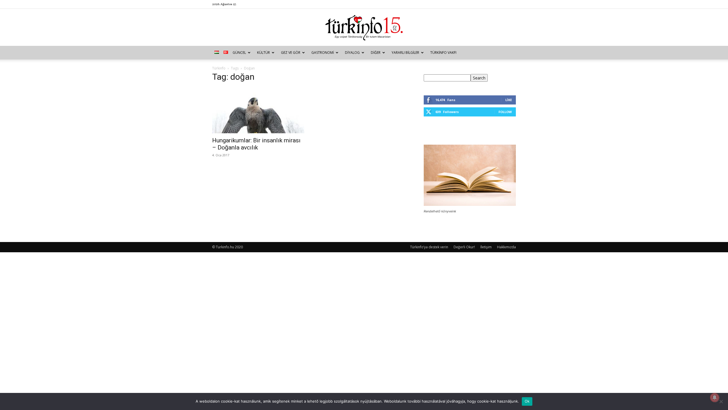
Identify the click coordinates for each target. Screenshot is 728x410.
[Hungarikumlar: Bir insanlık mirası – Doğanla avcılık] (258, 110)
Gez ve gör (290, 52)
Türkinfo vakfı (443, 52)
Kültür (263, 52)
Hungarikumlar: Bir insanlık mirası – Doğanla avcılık (256, 144)
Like (508, 100)
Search (479, 78)
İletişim (486, 247)
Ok (527, 401)
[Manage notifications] (714, 397)
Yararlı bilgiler (405, 52)
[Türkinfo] (364, 27)
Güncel (239, 52)
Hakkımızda (506, 247)
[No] (721, 401)
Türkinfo (219, 68)
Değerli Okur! (464, 247)
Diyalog (352, 52)
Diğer (375, 52)
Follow (505, 112)
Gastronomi (322, 52)
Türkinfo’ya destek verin (429, 247)
